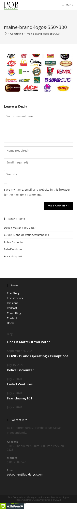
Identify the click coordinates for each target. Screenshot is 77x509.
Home (11, 323)
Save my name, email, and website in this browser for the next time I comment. (37, 192)
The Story (13, 293)
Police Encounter (14, 242)
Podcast (12, 308)
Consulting (14, 313)
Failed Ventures (13, 249)
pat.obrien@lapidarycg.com (25, 474)
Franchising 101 (13, 256)
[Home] (5, 33)
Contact (12, 318)
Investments (15, 298)
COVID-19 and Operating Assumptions (26, 235)
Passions (12, 303)
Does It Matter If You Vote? (20, 227)
